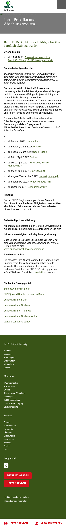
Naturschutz (33, 141)
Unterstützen (9, 361)
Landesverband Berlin (15, 299)
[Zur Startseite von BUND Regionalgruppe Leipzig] (8, 4)
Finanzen (35, 162)
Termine (7, 350)
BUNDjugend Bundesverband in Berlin (24, 294)
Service (7, 368)
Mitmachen (9, 364)
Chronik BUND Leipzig (13, 403)
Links (6, 449)
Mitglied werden (51, 523)
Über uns (8, 354)
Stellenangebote (11, 407)
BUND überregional (12, 400)
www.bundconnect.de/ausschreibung (24, 249)
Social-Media (40, 151)
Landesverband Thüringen (18, 310)
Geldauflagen (9, 436)
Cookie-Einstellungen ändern (16, 497)
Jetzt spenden (18, 523)
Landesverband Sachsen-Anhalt (21, 316)
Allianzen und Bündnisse (14, 393)
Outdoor (34, 157)
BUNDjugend (9, 357)
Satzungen (8, 397)
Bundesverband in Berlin (17, 288)
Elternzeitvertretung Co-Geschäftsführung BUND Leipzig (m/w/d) (30, 59)
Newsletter (8, 429)
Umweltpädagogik (48, 176)
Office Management (40, 181)
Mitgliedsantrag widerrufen (15, 501)
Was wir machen (11, 383)
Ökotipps (8, 432)
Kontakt (39, 272)
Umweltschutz (37, 171)
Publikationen (10, 425)
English (7, 446)
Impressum (9, 439)
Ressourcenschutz (37, 187)
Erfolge (7, 390)
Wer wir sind (9, 386)
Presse (37, 146)
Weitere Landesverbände (17, 321)
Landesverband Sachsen (17, 305)
